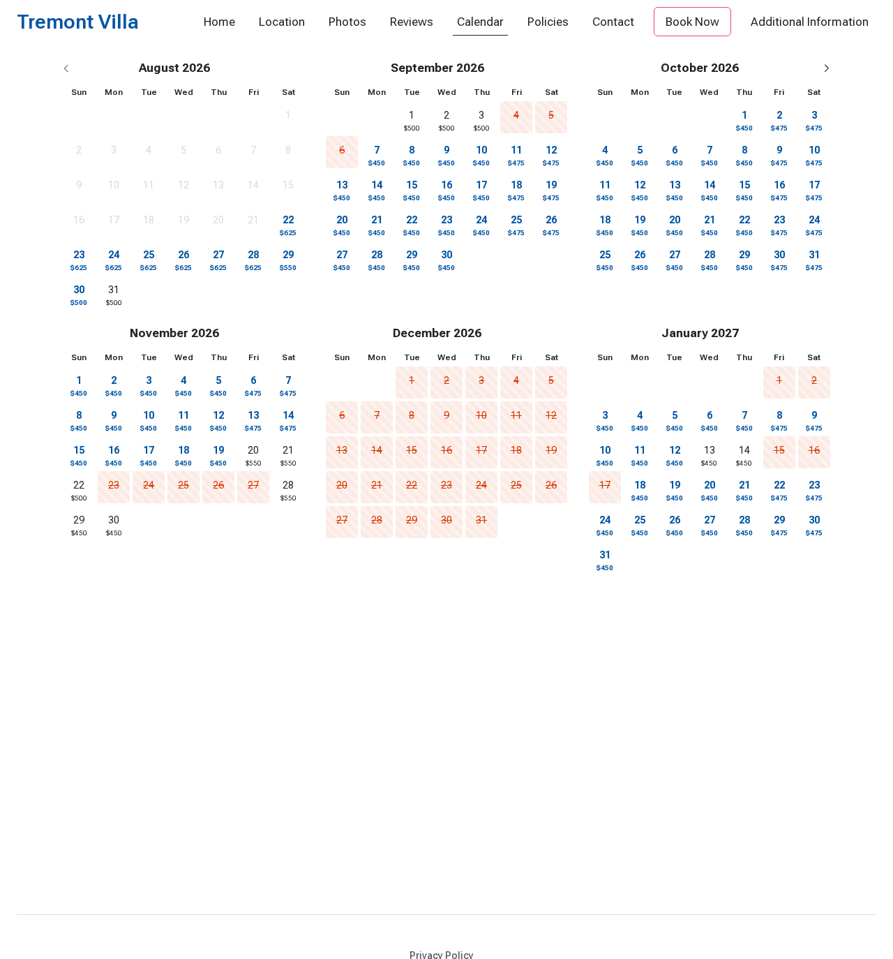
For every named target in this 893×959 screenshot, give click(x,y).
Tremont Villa (78, 23)
